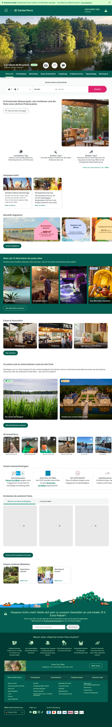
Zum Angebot (86, 3)
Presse (10, 696)
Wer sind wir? (12, 683)
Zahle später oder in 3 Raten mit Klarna (42, 694)
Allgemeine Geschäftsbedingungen (92, 684)
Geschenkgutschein (65, 694)
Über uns (11, 688)
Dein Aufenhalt (13, 699)
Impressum (87, 687)
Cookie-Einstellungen (91, 693)
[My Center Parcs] (106, 11)
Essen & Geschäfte (48, 74)
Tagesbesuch (63, 691)
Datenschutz (88, 690)
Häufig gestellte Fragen (41, 686)
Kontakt (35, 683)
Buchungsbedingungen (53, 621)
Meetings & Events (65, 683)
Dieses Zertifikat (13, 480)
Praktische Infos (76, 74)
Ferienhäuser (21, 74)
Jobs (9, 694)
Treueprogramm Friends (16, 686)
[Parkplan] (63, 65)
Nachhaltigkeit (13, 691)
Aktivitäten (33, 74)
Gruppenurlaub (64, 686)
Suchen (97, 89)
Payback (61, 688)
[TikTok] (42, 712)
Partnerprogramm (39, 688)
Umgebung (62, 74)
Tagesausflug (91, 74)
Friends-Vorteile (38, 691)
